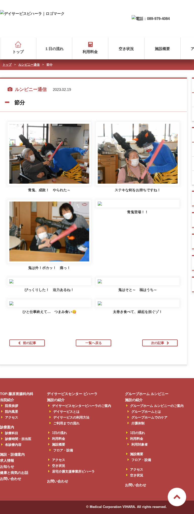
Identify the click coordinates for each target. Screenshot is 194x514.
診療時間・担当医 (18, 439)
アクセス (11, 417)
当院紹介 (7, 400)
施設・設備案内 (12, 454)
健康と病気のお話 (14, 473)
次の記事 (157, 343)
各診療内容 (13, 445)
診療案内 (7, 427)
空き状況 (126, 48)
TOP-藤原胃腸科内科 (16, 394)
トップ (18, 52)
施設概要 (162, 48)
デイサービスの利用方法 (71, 417)
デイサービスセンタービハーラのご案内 (81, 406)
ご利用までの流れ (66, 423)
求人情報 (7, 460)
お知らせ (7, 466)
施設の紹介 (56, 400)
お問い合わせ (10, 479)
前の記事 (29, 343)
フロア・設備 (63, 450)
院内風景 (11, 411)
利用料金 (90, 52)
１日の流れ (54, 48)
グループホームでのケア (149, 417)
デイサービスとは (66, 411)
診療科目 (11, 433)
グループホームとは (146, 411)
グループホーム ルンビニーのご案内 (157, 406)
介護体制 (137, 423)
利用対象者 (139, 444)
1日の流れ (59, 433)
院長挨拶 (11, 406)
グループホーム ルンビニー (146, 394)
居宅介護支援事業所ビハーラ (73, 471)
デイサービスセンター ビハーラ (72, 394)
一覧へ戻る (93, 343)
